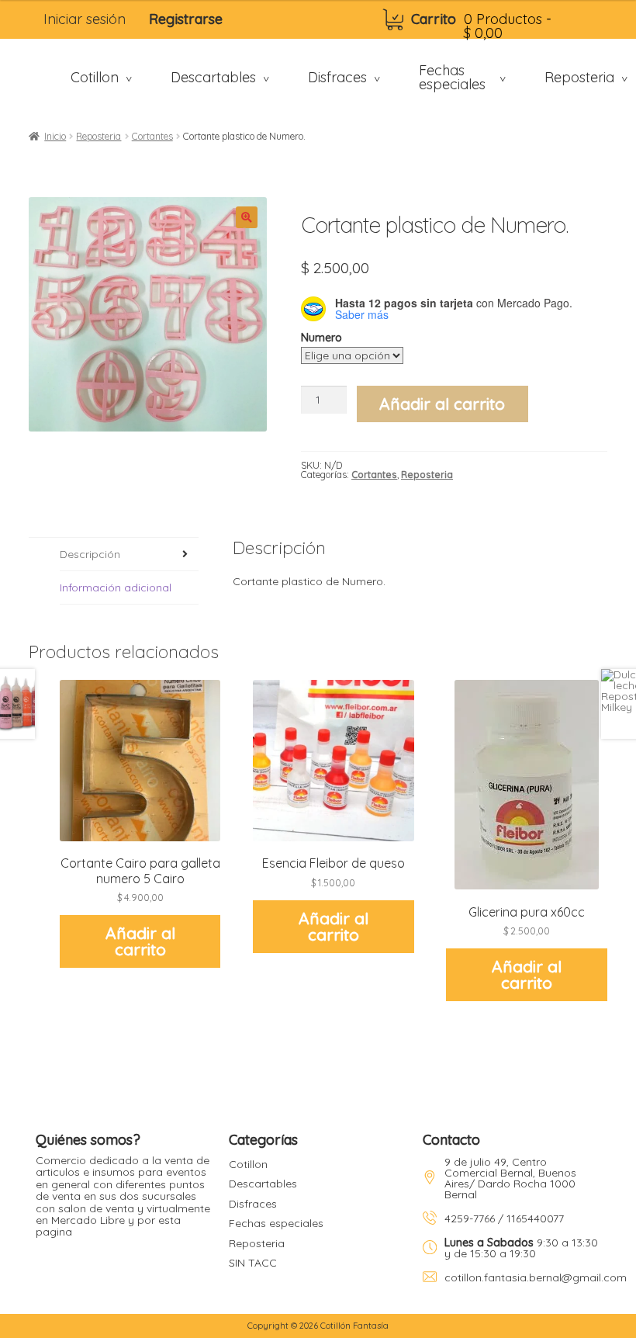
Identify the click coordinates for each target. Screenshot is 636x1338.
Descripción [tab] (90, 554)
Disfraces (253, 1204)
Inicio (55, 136)
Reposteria (98, 136)
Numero (321, 337)
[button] (247, 217)
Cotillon (248, 1164)
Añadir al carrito (442, 403)
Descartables (263, 1184)
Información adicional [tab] (115, 587)
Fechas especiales (276, 1223)
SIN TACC (253, 1263)
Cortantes (152, 136)
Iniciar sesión (84, 19)
